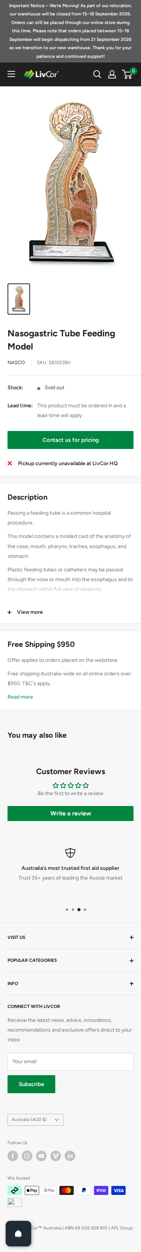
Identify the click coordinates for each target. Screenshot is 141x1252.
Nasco (16, 362)
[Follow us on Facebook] (13, 1156)
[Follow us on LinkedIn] (70, 1156)
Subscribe (31, 1084)
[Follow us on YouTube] (41, 1156)
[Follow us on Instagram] (27, 1156)
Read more (20, 697)
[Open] (18, 1233)
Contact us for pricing (70, 440)
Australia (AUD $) (29, 1119)
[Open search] (97, 74)
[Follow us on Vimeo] (55, 1156)
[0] (127, 74)
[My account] (112, 74)
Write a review (70, 813)
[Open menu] (11, 74)
